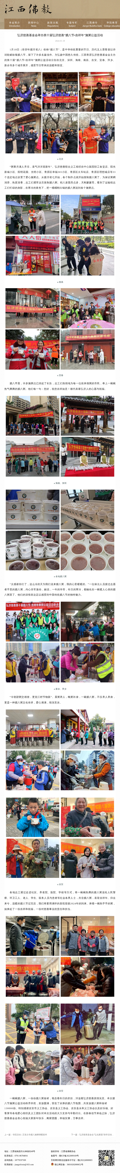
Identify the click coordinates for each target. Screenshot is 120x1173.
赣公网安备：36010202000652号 (69, 1164)
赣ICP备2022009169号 (69, 1156)
